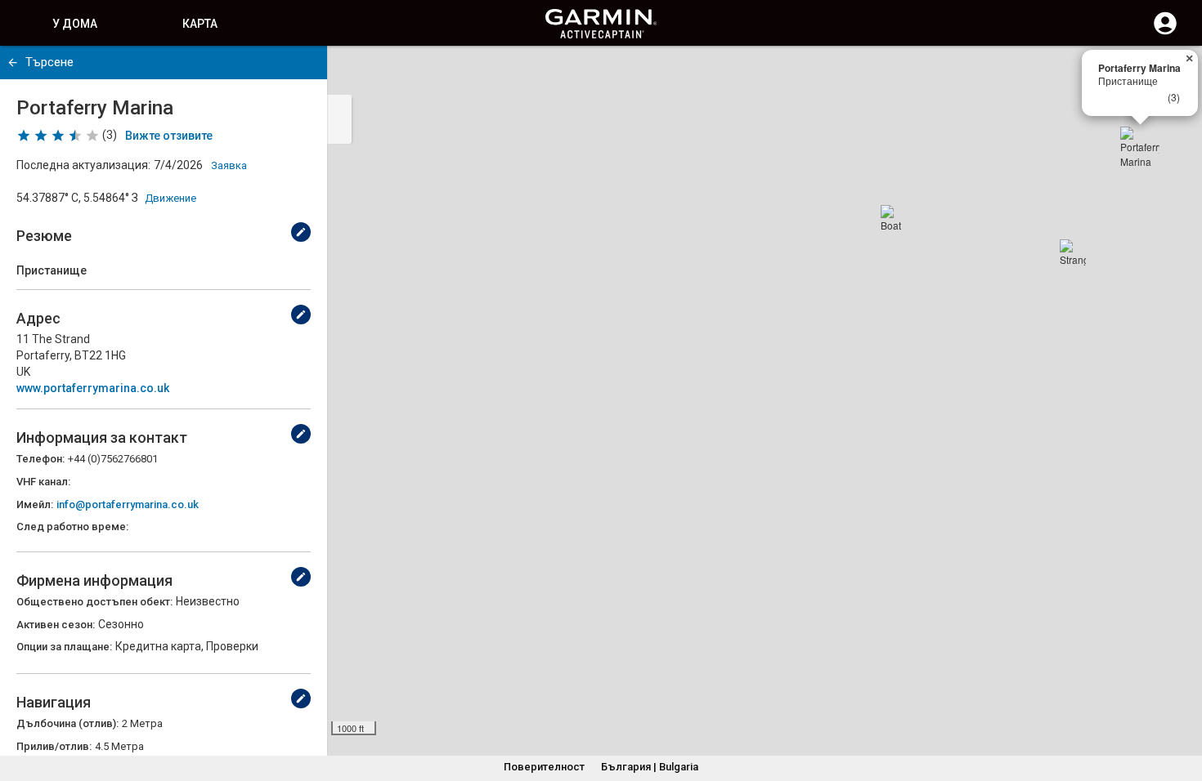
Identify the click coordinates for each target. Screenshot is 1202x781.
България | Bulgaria (649, 767)
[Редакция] (301, 232)
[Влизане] (1165, 32)
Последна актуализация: (83, 165)
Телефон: (40, 459)
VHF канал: (43, 481)
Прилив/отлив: (54, 746)
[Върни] (12, 62)
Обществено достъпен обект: (94, 602)
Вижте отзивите (169, 135)
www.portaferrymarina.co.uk (92, 388)
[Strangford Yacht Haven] (1073, 252)
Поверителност (544, 767)
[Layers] (1174, 73)
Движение (170, 198)
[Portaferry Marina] (1139, 146)
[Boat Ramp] (894, 218)
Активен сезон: (55, 624)
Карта (200, 23)
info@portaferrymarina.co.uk (127, 504)
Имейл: (34, 504)
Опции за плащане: (64, 646)
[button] (1181, 706)
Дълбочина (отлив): (67, 723)
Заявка (229, 165)
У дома (74, 23)
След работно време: (72, 526)
